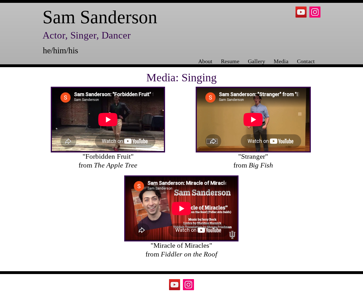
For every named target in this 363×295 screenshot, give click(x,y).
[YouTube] (301, 12)
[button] (281, 60)
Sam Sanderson (100, 17)
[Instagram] (314, 12)
